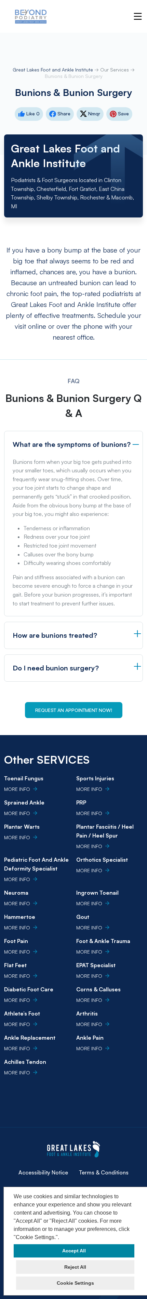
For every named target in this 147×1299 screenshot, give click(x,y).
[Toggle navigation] (138, 16)
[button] (62, 1238)
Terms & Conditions (104, 1172)
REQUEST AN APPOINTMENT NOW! (73, 710)
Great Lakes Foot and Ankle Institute (53, 69)
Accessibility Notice (43, 1172)
